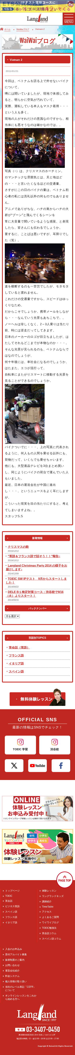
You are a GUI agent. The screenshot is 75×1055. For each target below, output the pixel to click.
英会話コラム (49, 933)
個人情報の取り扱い (16, 981)
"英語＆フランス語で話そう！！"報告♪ (34, 556)
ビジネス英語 (12, 906)
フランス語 (16, 655)
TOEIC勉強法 (49, 927)
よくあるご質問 (50, 917)
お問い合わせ (12, 965)
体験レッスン (49, 890)
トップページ (12, 890)
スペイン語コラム (51, 938)
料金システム (12, 976)
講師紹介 (47, 901)
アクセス (47, 911)
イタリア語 (16, 663)
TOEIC (8, 896)
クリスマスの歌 (18, 546)
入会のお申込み (13, 949)
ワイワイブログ (50, 922)
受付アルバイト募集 (16, 954)
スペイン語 (16, 671)
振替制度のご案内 (14, 959)
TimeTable (47, 906)
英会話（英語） (19, 647)
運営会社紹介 (12, 970)
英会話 (8, 901)
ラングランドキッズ (53, 896)
